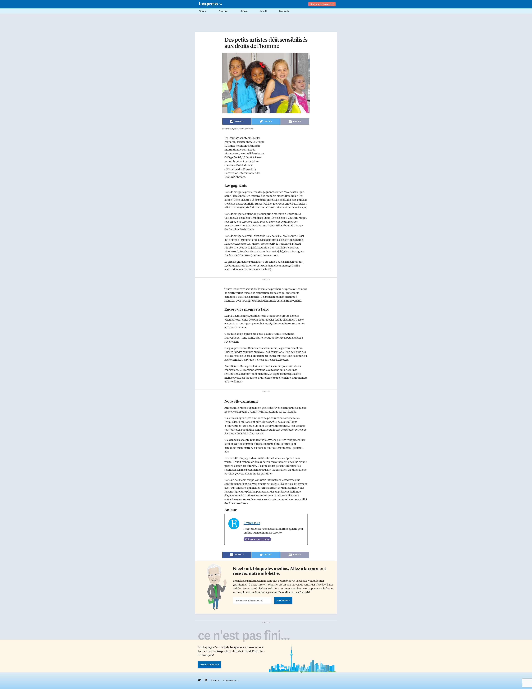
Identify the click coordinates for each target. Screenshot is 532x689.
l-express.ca (252, 523)
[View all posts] (257, 539)
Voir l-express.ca (209, 664)
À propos (215, 680)
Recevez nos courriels (321, 4)
